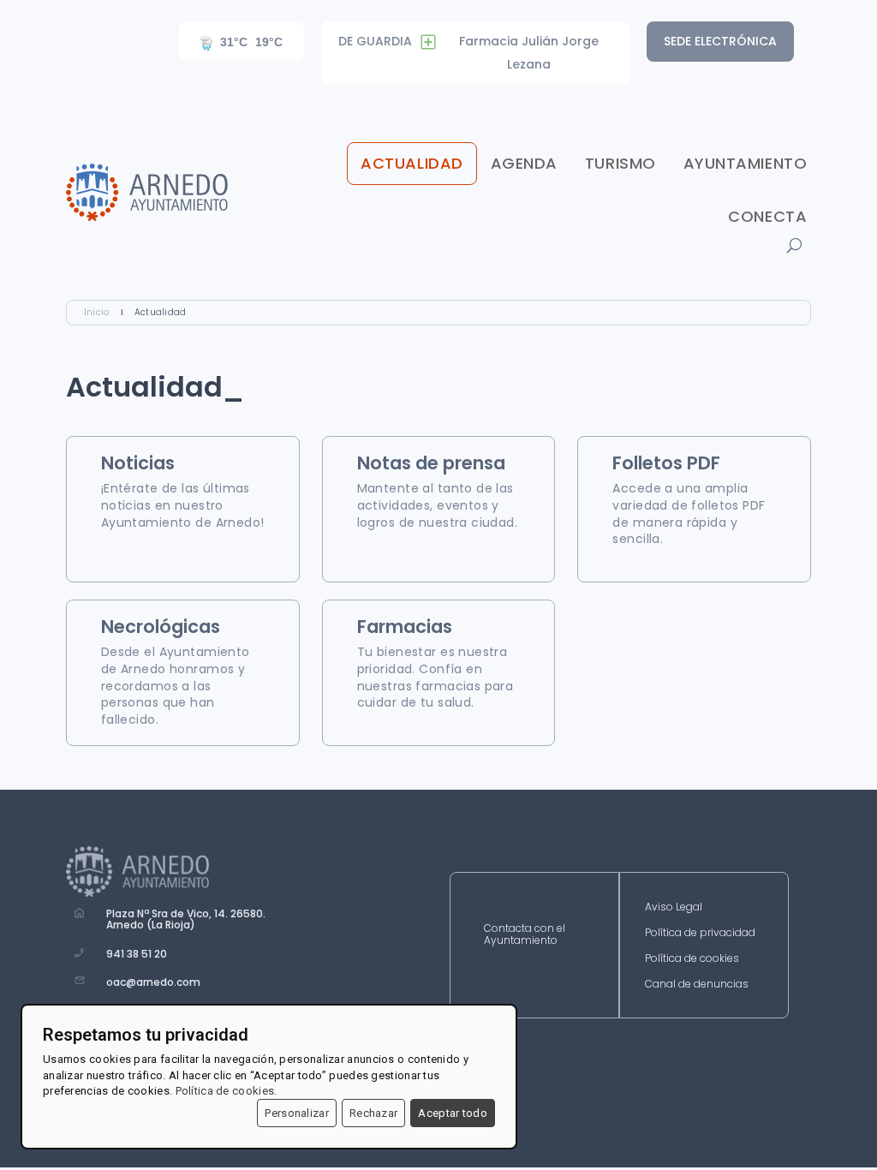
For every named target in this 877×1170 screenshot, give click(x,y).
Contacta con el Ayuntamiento (524, 934)
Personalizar (297, 1113)
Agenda (524, 163)
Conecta (767, 216)
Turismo (620, 163)
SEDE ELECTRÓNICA (720, 41)
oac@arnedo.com (153, 982)
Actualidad (411, 163)
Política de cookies (692, 958)
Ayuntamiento (745, 163)
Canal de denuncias (697, 984)
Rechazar (373, 1113)
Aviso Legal (673, 907)
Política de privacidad (700, 933)
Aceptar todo (452, 1113)
